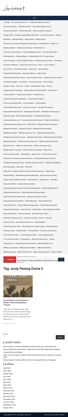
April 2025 (7, 371)
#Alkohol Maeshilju (25, 31)
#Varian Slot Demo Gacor (40, 239)
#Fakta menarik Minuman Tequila (14, 77)
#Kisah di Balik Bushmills (24, 116)
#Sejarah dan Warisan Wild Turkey (14, 196)
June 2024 (7, 379)
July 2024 (6, 376)
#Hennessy (19, 86)
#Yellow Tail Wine (56, 252)
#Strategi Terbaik (9, 230)
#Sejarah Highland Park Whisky (13, 201)
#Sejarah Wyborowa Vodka (51, 209)
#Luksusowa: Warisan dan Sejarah (32, 120)
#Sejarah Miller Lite (9, 205)
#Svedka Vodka (21, 230)
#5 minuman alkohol (10, 26)
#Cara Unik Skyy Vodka (49, 52)
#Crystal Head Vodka (20, 69)
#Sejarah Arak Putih (9, 184)
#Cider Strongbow (9, 60)
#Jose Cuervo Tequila (30, 107)
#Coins (40, 65)
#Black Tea (54, 43)
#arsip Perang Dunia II (47, 35)
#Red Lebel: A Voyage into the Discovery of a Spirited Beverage (23, 171)
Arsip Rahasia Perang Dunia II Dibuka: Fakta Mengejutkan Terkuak (16, 302)
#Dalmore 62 (33, 69)
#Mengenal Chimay (25, 128)
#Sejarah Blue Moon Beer (50, 188)
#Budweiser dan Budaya (24, 48)
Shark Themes (60, 415)
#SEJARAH (53, 179)
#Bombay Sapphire (9, 48)
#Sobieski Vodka (8, 222)
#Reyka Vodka (50, 171)
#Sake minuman (33, 179)
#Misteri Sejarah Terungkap (12, 150)
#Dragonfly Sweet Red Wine (12, 73)
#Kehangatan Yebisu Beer (32, 111)
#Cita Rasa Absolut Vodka (25, 60)
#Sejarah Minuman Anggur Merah (28, 205)
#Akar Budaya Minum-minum (41, 26)
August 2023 (8, 408)
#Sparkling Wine (40, 222)
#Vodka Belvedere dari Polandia (25, 243)
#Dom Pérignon (43, 69)
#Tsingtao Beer (25, 239)
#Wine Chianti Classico (24, 252)
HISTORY (13, 323)
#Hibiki (26, 86)
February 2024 (8, 391)
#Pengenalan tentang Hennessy (13, 162)
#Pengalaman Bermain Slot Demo (45, 158)
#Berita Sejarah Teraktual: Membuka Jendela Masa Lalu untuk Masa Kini (26, 43)
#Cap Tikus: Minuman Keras (12, 52)
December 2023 (9, 396)
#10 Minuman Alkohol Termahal (39, 22)
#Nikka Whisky (25, 154)
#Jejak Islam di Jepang (23, 94)
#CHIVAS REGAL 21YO (36, 56)
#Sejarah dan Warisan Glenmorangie (33, 192)
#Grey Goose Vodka (35, 82)
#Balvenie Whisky (17, 39)
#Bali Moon (7, 39)
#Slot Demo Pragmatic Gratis (12, 218)
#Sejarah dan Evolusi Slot (11, 192)
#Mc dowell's (31, 124)
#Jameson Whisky (9, 94)
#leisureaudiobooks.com (11, 120)
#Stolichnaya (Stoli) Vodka (12, 226)
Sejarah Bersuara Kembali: (26, 256)
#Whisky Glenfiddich (44, 247)
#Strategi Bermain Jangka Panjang (33, 226)
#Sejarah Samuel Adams (11, 209)
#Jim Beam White (28, 103)
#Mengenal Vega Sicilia (34, 137)
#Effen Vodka (41, 73)
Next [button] (62, 259)
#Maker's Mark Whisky (52, 120)
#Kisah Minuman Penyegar (42, 116)
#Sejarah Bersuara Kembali (26, 184)
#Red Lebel (28, 167)
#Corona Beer (7, 69)
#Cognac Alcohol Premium (28, 65)
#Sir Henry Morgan (24, 213)
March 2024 (7, 388)
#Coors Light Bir (49, 65)
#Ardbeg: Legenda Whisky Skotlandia (27, 35)
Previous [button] (59, 259)
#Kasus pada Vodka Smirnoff (12, 111)
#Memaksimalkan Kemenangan (47, 124)
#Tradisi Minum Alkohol (45, 235)
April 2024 (7, 385)
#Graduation (23, 82)
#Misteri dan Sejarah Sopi (42, 145)
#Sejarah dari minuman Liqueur (37, 196)
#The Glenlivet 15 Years (11, 235)
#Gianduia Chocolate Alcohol (53, 77)
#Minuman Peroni (9, 145)
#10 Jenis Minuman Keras (19, 22)
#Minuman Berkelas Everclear (48, 141)
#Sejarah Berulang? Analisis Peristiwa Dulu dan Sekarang (21, 188)
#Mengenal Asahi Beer (10, 128)
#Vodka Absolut (8, 243)
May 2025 (6, 368)
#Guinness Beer (48, 82)
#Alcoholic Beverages (10, 31)
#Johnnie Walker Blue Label (12, 107)
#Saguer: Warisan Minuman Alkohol (14, 179)
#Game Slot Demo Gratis (34, 77)
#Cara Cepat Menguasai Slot (32, 52)
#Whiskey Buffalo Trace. (45, 243)
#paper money (36, 154)
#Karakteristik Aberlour (45, 107)
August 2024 (8, 374)
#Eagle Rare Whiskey (29, 73)
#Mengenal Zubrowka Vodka (53, 137)
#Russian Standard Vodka (48, 175)
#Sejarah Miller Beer (45, 201)
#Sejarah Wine (36, 209)
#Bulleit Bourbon (39, 48)
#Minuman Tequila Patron (24, 145)
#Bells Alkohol (29, 39)
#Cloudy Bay (58, 60)
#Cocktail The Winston (10, 65)
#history (49, 86)
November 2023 (9, 399)
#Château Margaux (21, 56)
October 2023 (8, 402)
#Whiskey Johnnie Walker (28, 247)
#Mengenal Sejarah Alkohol (46, 133)
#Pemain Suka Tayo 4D (49, 154)
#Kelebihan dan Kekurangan (50, 111)
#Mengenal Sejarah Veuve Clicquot (14, 137)
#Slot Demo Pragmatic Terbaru (34, 218)
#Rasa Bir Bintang (9, 167)
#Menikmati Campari (10, 141)
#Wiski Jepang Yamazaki (41, 252)
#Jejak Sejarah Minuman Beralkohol (15, 99)
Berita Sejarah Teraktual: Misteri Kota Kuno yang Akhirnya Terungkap (29, 360)
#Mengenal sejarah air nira (27, 133)
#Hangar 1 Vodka (9, 86)
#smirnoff (48, 218)
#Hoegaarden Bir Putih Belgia (13, 90)
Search (5, 334)
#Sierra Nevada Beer (10, 213)
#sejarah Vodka (26, 209)
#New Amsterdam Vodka (11, 154)
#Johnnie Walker (40, 103)
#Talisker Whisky (33, 230)
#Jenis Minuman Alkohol (36, 99)
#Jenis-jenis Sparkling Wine (12, 103)
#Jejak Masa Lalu (38, 94)
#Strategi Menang (52, 226)
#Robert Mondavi (9, 175)
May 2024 (7, 382)
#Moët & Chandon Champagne (32, 150)
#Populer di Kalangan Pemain (34, 162)
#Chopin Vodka (49, 56)
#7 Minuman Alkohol (24, 26)
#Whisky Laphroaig (9, 252)
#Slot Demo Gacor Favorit (40, 213)
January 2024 (8, 393)
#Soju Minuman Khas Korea (24, 222)
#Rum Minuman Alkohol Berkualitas (27, 175)
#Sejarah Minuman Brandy (48, 205)
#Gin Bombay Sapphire (10, 82)
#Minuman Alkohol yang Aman (28, 141)
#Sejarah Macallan (31, 201)
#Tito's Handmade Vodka (28, 235)
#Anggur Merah (8, 35)
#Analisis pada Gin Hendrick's (42, 31)
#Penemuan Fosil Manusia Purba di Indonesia (18, 158)
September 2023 (9, 405)
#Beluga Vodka (40, 39)
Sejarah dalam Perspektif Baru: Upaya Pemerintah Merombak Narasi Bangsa (31, 349)
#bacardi (59, 35)
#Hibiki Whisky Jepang (37, 86)
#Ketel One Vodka (9, 116)
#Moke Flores (47, 150)
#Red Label (20, 167)
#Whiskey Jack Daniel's (10, 247)
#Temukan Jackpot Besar (48, 230)
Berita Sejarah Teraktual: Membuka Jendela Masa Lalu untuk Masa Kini (29, 346)
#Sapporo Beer (44, 179)
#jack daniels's (53, 90)
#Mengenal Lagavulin (10, 133)
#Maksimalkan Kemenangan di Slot (14, 124)
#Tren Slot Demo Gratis (11, 239)
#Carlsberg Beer (8, 56)
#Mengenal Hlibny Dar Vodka (42, 128)
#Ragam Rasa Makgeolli (53, 162)
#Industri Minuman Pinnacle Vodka (35, 90)
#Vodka (51, 239)
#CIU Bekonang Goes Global (44, 60)
